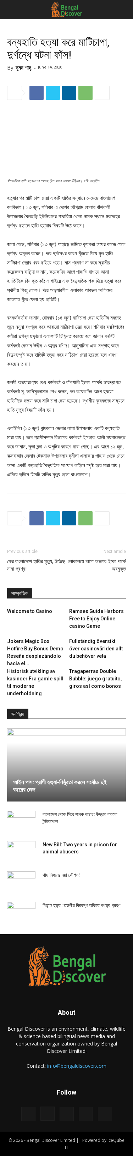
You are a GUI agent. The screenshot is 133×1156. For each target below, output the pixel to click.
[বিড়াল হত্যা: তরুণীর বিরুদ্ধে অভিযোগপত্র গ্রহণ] (21, 912)
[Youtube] (105, 1114)
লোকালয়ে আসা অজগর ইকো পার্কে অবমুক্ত (97, 565)
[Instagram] (47, 1114)
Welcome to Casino (29, 611)
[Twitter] (86, 1114)
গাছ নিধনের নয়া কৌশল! (61, 875)
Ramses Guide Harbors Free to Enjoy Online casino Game (96, 618)
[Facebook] (28, 1114)
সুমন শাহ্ (23, 67)
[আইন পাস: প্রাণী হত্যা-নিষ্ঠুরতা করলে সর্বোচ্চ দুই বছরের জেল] (66, 765)
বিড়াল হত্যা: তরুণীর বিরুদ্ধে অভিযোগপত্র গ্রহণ (81, 905)
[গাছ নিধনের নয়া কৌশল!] (21, 882)
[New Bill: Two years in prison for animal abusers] (21, 851)
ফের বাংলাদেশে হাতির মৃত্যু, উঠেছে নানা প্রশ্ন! (36, 565)
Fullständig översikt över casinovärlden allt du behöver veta (96, 648)
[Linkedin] (67, 1114)
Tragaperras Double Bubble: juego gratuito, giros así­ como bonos (95, 678)
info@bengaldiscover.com (76, 1065)
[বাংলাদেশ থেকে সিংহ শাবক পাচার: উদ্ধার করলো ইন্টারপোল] (21, 821)
